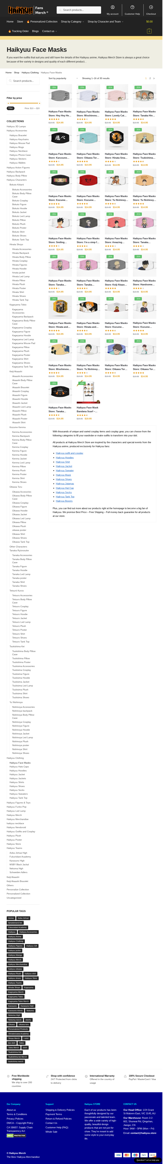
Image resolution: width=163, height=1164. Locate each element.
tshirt (25, 1048)
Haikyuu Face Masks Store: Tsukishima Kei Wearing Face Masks (144, 156)
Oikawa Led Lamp (21, 518)
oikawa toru (24, 1024)
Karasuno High (17, 860)
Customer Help (132, 14)
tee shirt (11, 1043)
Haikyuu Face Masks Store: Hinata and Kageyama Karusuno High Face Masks (60, 325)
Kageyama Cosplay (22, 327)
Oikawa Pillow (19, 522)
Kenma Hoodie (19, 455)
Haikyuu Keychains (19, 139)
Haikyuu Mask (63, 475)
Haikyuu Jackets (18, 778)
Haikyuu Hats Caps (19, 766)
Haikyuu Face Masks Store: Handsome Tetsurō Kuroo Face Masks (144, 283)
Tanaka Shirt (18, 582)
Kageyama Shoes (21, 363)
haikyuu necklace (15, 823)
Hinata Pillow (18, 280)
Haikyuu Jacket (64, 466)
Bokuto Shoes (19, 235)
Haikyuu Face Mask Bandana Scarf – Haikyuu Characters (88, 410)
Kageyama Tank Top (22, 366)
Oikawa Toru (16, 487)
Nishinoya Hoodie (21, 729)
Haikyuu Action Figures (18, 167)
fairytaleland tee (15, 923)
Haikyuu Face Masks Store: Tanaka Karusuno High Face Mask (60, 410)
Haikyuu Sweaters (19, 794)
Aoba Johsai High (18, 853)
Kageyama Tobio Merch (18, 1001)
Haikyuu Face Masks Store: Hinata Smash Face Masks (116, 156)
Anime (11, 918)
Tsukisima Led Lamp (22, 685)
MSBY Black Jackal (19, 864)
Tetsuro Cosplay (20, 606)
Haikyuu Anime (14, 937)
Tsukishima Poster (21, 662)
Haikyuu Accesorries (17, 130)
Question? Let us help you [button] (145, 1160)
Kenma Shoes (19, 482)
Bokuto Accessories (22, 189)
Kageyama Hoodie (21, 335)
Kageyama (28, 987)
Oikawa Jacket (19, 514)
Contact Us (51, 1123)
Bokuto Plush (18, 224)
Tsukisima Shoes (20, 697)
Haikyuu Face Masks (20, 762)
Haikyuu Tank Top (65, 496)
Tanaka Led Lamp (21, 574)
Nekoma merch (14, 1020)
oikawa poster (19, 530)
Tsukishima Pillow (21, 658)
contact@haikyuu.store (143, 1133)
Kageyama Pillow (20, 347)
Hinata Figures (19, 265)
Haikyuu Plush (14, 835)
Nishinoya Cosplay (21, 722)
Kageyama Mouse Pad (23, 343)
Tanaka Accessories (22, 555)
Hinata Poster (19, 288)
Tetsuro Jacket (19, 618)
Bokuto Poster (19, 228)
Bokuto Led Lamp (21, 216)
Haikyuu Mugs (17, 147)
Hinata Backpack (20, 253)
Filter (10, 108)
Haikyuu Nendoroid (16, 827)
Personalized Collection (18, 893)
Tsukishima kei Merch (17, 1057)
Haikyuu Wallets (17, 162)
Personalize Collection (18, 889)
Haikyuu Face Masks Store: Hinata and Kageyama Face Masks (88, 325)
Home (9, 72)
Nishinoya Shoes (20, 753)
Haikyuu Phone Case (20, 155)
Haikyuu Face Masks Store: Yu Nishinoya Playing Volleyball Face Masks (116, 198)
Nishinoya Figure (20, 726)
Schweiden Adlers (18, 872)
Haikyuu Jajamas (65, 483)
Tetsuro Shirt (18, 634)
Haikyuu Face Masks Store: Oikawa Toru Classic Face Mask (144, 367)
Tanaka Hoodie (19, 570)
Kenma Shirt (18, 478)
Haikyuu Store (14, 844)
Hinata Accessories (21, 249)
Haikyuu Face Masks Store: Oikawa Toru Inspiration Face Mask (116, 367)
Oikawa (11, 1024)
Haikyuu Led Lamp (16, 811)
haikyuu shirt (30, 974)
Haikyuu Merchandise (17, 819)
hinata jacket (18, 272)
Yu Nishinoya (16, 702)
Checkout (151, 14)
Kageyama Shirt (20, 359)
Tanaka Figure (19, 566)
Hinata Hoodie (19, 268)
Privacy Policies (15, 1118)
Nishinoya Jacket (20, 733)
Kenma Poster (19, 474)
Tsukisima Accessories (23, 666)
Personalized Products (18, 1029)
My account (112, 14)
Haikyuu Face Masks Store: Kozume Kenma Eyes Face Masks (60, 198)
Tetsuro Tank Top (20, 641)
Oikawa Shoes (19, 538)
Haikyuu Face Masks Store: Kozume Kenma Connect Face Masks (88, 198)
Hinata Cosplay (20, 261)
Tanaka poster (19, 578)
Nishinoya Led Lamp (22, 737)
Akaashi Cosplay (20, 391)
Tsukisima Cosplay (21, 670)
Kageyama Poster (21, 355)
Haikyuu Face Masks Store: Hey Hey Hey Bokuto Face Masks (60, 113)
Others (10, 885)
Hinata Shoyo (16, 244)
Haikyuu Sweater (65, 470)
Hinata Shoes (19, 296)
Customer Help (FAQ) (57, 1127)
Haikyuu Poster (14, 839)
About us (11, 1110)
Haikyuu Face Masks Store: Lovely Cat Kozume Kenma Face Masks (116, 114)
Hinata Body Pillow (21, 257)
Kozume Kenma (18, 427)
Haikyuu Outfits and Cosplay (21, 831)
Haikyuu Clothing (30, 72)
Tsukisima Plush (20, 689)
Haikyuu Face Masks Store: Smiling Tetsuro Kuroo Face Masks (60, 240)
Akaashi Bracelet (20, 387)
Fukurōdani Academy (20, 856)
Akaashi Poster (19, 418)
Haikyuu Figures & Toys (18, 802)
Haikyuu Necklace (19, 151)
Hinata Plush (18, 284)
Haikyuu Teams (14, 848)
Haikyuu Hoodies (65, 457)
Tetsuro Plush (19, 626)
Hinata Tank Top (20, 300)
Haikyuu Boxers (64, 501)
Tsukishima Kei (17, 646)
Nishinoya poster (20, 745)
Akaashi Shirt (18, 422)
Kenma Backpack (21, 436)
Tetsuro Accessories (22, 595)
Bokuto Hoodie (19, 208)
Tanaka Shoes (19, 586)
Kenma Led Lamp (21, 462)
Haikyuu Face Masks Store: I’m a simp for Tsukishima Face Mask (88, 240)
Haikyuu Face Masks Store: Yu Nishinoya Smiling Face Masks (88, 367)
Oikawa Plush (19, 526)
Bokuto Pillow (19, 220)
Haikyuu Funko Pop (16, 806)
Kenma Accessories (22, 432)
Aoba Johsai (23, 918)
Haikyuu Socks (64, 492)
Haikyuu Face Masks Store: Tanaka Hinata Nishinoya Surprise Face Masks (144, 113)
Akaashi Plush (19, 414)
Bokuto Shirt (18, 232)
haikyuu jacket (14, 950)
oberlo (28, 1020)
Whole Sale (51, 1131)
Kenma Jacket (19, 458)
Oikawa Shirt (18, 534)
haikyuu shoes (14, 978)
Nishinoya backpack (22, 711)
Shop (16, 72)
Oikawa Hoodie (20, 510)
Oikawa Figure (19, 506)
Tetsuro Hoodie (20, 614)
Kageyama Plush (20, 351)
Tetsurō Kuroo (17, 590)
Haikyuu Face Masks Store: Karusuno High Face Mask (60, 156)
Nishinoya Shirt (19, 749)
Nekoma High (16, 868)
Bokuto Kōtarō (17, 184)
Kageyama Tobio (18, 304)
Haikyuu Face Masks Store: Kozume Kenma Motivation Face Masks (116, 325)
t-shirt (26, 1038)
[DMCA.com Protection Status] (16, 1135)
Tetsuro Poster (19, 630)
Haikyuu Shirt (63, 462)
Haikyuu (11, 932)
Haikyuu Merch (14, 815)
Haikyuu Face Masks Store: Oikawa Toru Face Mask (88, 156)
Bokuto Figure (19, 204)
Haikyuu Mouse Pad (20, 143)
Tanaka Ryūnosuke (19, 550)
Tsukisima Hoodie (21, 678)
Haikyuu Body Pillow (17, 175)
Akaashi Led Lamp (21, 407)
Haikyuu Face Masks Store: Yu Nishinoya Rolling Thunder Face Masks (144, 198)
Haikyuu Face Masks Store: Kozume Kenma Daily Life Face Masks (144, 325)
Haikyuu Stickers (18, 158)
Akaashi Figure (19, 395)
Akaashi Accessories (22, 376)
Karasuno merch (15, 1011)
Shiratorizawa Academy (18, 1034)
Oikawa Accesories (21, 491)
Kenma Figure (19, 451)
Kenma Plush (19, 470)
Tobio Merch (13, 1048)
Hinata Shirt (18, 292)
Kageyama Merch (16, 992)
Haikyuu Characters (17, 180)
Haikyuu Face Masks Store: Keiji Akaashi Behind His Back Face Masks (116, 283)
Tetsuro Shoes (19, 637)
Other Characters (18, 546)
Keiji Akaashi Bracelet (17, 881)
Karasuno (12, 1006)
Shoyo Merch (14, 1038)
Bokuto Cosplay (20, 200)
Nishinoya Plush (20, 741)
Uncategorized (14, 898)
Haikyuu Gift (31, 946)
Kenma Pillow (19, 466)
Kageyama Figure (21, 331)
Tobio (21, 1043)
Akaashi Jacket (19, 403)
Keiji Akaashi (16, 371)
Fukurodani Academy (17, 927)
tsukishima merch (15, 1061)
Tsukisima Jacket (20, 682)
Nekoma (30, 1011)
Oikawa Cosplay (20, 502)
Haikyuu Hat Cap (65, 488)
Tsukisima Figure (20, 674)
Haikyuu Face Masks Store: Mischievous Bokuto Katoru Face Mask (88, 114)
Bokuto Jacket (19, 212)
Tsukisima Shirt (19, 693)
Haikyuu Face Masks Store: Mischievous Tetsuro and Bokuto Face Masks (60, 367)
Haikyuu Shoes (64, 479)
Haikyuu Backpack (16, 171)
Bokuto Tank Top (20, 239)
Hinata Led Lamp (21, 276)
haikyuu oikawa (15, 969)
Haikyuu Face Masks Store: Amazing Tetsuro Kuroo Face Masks (116, 240)
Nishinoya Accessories (23, 707)
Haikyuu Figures (15, 946)
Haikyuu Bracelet (18, 135)
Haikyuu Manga (15, 955)
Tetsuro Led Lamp (21, 622)
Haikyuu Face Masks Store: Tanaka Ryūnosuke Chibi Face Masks (88, 283)
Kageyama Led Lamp (23, 339)
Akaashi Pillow (19, 411)
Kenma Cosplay (20, 447)
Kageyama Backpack (22, 316)
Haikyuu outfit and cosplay (69, 453)
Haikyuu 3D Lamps (16, 126)
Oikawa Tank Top (20, 542)
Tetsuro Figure (19, 610)
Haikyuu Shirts (17, 782)
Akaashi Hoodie (20, 399)
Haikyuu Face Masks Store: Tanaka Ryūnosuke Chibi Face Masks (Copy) (144, 240)
